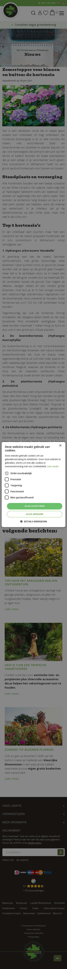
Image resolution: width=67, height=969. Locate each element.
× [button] (60, 445)
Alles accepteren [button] (35, 506)
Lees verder (53, 466)
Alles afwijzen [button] (34, 514)
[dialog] (33, 484)
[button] (33, 521)
